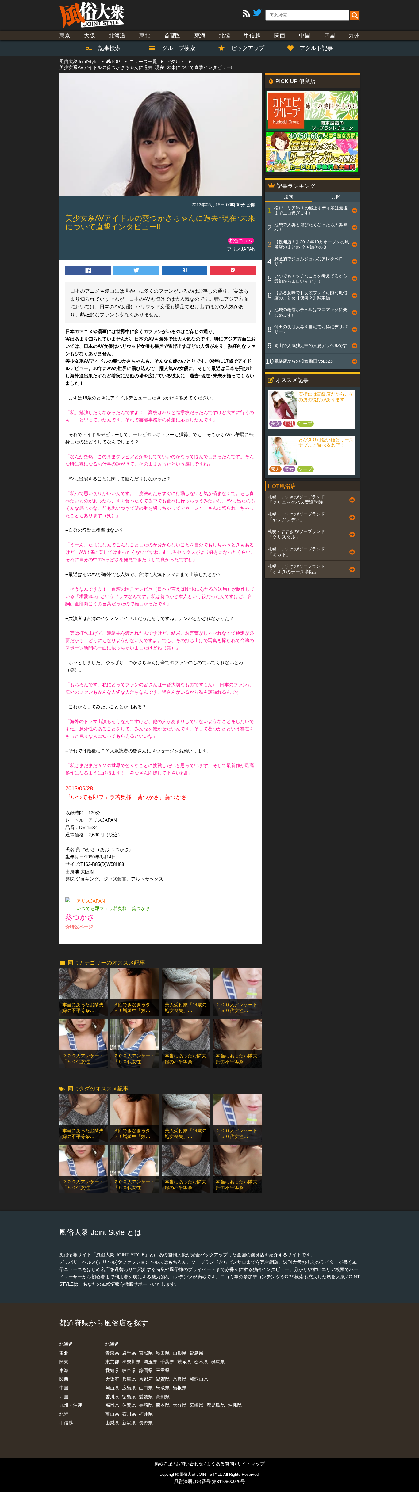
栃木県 (201, 1361)
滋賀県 (163, 1379)
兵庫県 (129, 1379)
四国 (329, 35)
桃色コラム (240, 240)
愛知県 (112, 1370)
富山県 (112, 1414)
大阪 (89, 35)
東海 (200, 35)
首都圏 (172, 35)
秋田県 (163, 1353)
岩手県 (129, 1353)
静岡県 (146, 1370)
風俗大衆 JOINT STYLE (200, 1474)
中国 (304, 35)
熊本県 (163, 1405)
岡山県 (112, 1387)
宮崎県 (196, 1405)
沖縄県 (235, 1405)
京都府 (146, 1379)
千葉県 (167, 1361)
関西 (279, 35)
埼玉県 (150, 1361)
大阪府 (112, 1379)
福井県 (146, 1414)
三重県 (163, 1370)
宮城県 (146, 1353)
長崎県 (146, 1405)
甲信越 (252, 35)
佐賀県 (129, 1405)
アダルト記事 (316, 48)
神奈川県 (131, 1361)
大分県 (179, 1405)
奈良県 (179, 1379)
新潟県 (129, 1422)
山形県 (179, 1353)
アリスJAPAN (241, 249)
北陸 (224, 35)
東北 (144, 35)
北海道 (117, 35)
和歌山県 (199, 1379)
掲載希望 (163, 1463)
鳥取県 (163, 1387)
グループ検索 (175, 48)
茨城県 (184, 1361)
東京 (64, 35)
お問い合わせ (189, 1463)
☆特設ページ (79, 926)
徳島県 (129, 1396)
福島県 (196, 1353)
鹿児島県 (215, 1405)
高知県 (163, 1396)
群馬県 (218, 1361)
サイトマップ (251, 1463)
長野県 (146, 1422)
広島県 (129, 1387)
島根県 (179, 1387)
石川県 (129, 1414)
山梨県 (112, 1422)
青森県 (112, 1353)
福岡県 (112, 1405)
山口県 (146, 1387)
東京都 (112, 1361)
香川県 (112, 1396)
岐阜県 (129, 1370)
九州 (354, 35)
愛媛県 (146, 1396)
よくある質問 (220, 1463)
